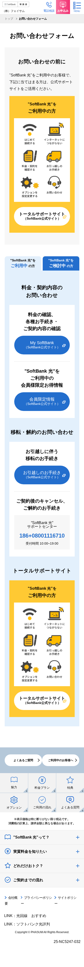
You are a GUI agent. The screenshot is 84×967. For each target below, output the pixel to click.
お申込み (63, 10)
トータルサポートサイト (42, 216)
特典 (70, 787)
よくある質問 (70, 807)
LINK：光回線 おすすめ (25, 916)
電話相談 (49, 10)
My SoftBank (42, 344)
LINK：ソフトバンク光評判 (27, 924)
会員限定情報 (42, 401)
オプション (14, 807)
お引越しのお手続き (42, 474)
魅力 (14, 787)
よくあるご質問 (23, 760)
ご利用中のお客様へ (60, 760)
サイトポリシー (65, 900)
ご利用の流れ (42, 807)
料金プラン (42, 787)
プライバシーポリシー (36, 900)
